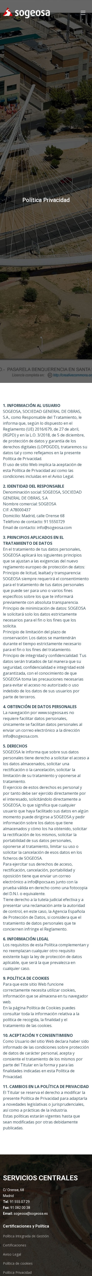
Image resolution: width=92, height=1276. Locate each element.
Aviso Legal (12, 1254)
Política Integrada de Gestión (26, 1236)
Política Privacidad (17, 1272)
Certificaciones (14, 1245)
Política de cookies (18, 1263)
